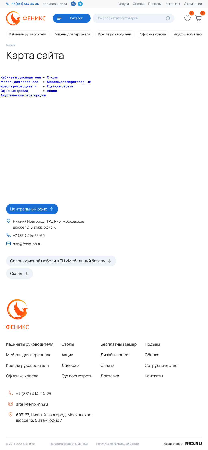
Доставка (110, 376)
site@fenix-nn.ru (55, 4)
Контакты (173, 3)
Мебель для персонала (72, 34)
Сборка (152, 354)
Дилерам (70, 365)
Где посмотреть (60, 86)
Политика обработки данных (69, 444)
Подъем (152, 344)
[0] (187, 18)
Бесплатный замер (119, 344)
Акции (52, 90)
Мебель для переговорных (69, 82)
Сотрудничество (161, 365)
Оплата (138, 3)
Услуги (123, 3)
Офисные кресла (153, 34)
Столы (52, 77)
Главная (10, 45)
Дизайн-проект (115, 354)
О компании (193, 3)
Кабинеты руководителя (28, 34)
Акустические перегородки (23, 95)
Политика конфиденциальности (117, 444)
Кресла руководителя (115, 34)
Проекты (154, 3)
